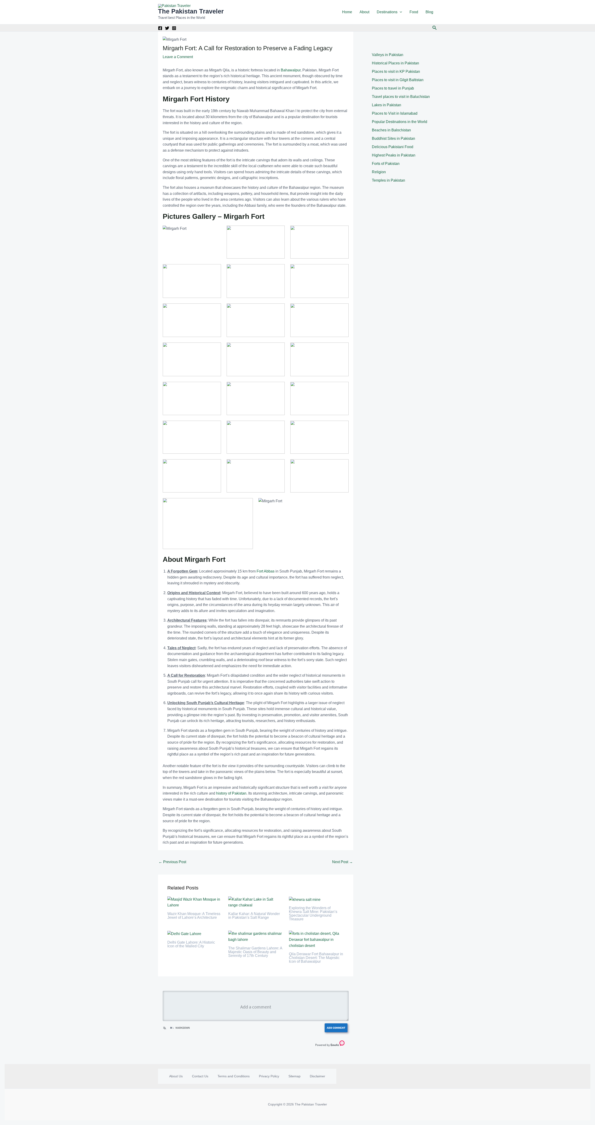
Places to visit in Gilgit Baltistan (397, 80)
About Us (176, 1076)
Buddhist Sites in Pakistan (393, 138)
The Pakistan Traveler (191, 11)
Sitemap (294, 1076)
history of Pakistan (231, 793)
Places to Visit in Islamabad (394, 113)
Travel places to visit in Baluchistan (401, 97)
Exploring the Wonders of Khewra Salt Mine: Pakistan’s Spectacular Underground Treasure (313, 913)
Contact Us (200, 1076)
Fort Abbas (265, 571)
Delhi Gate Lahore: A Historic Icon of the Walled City (191, 944)
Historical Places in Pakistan (395, 63)
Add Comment (336, 1027)
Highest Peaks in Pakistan (393, 155)
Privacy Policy (269, 1076)
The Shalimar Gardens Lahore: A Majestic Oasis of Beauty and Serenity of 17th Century (255, 952)
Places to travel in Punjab (393, 88)
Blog (429, 12)
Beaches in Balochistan (391, 130)
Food (414, 12)
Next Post (342, 862)
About (364, 12)
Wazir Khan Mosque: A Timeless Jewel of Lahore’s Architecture (193, 915)
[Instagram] (174, 28)
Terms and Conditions (234, 1076)
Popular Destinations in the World (399, 122)
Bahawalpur (291, 70)
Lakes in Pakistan (386, 105)
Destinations (387, 12)
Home (347, 12)
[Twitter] (167, 28)
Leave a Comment (178, 57)
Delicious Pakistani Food (392, 147)
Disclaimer (317, 1076)
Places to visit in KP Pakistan (396, 71)
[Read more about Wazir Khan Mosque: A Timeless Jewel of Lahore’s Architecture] (194, 902)
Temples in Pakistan (388, 180)
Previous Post (172, 862)
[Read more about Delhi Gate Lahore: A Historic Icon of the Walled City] (184, 933)
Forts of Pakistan (386, 164)
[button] (399, 12)
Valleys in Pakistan (387, 55)
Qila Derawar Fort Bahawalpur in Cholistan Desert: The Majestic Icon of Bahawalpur (316, 957)
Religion (379, 172)
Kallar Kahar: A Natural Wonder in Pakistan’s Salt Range (254, 915)
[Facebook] (160, 28)
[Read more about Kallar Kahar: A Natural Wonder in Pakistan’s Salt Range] (255, 902)
